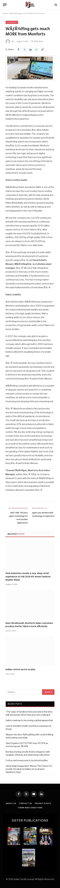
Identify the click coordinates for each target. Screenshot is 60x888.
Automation (12, 22)
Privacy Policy (43, 803)
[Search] (55, 4)
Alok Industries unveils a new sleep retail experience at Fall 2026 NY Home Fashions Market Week (28, 576)
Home (5, 13)
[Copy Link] (42, 49)
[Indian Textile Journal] (30, 4)
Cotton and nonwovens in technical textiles (27, 760)
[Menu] (5, 4)
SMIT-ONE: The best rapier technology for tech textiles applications (18, 518)
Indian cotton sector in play (20, 669)
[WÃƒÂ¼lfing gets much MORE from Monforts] (30, 79)
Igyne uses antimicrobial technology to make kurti (43, 514)
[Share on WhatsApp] (36, 49)
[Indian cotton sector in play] (30, 651)
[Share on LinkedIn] (30, 49)
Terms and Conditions (30, 807)
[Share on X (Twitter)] (24, 49)
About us (11, 803)
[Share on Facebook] (18, 49)
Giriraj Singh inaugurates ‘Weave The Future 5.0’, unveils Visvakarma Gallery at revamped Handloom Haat (29, 769)
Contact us (25, 803)
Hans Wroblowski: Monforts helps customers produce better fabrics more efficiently (29, 624)
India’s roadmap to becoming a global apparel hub (29, 720)
